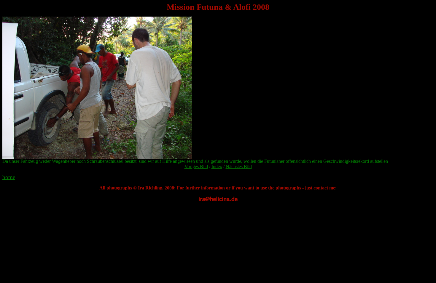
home (8, 177)
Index (216, 166)
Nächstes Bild (239, 166)
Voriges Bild (196, 166)
